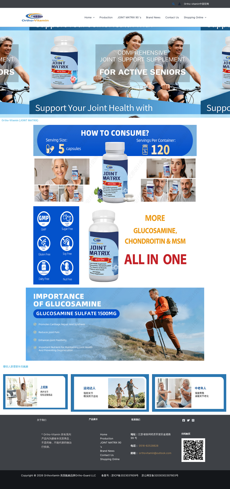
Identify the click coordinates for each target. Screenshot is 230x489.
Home (88, 17)
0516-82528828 (148, 445)
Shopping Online (193, 17)
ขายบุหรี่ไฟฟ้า (157, 463)
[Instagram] (193, 420)
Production (106, 17)
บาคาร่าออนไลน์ (140, 463)
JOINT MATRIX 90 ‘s (129, 17)
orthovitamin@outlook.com (154, 453)
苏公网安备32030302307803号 (161, 475)
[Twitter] (188, 420)
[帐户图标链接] (179, 4)
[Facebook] (183, 420)
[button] (173, 4)
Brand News (153, 17)
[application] (93, 17)
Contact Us (172, 17)
